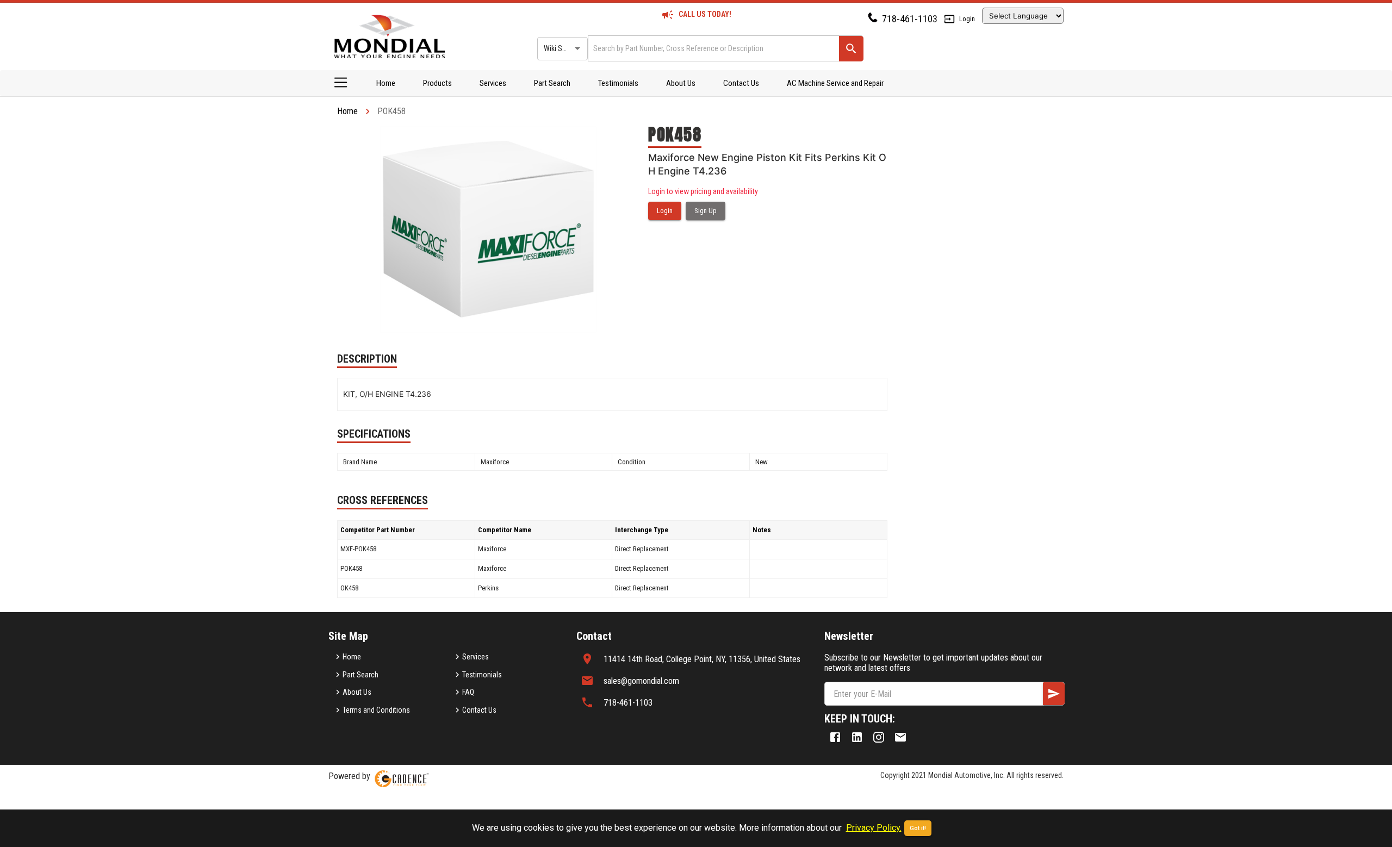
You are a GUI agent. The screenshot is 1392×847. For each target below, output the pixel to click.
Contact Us (741, 83)
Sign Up (705, 211)
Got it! (918, 828)
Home (385, 83)
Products (437, 83)
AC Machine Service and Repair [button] (835, 83)
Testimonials (618, 83)
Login (967, 19)
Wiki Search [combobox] (562, 48)
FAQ (468, 692)
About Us (680, 83)
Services (493, 83)
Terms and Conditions (376, 710)
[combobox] (713, 48)
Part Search (552, 83)
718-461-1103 (909, 18)
